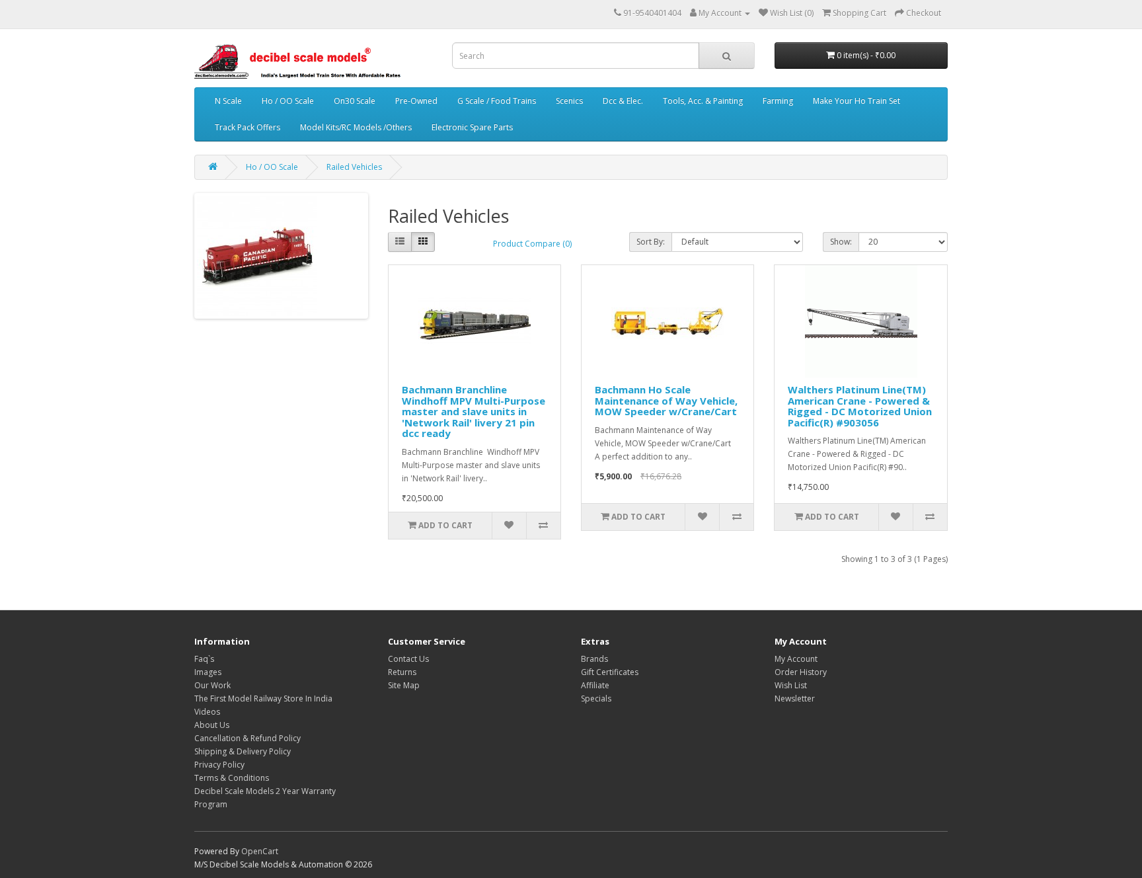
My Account (796, 658)
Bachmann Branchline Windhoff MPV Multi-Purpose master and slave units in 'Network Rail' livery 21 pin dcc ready (473, 411)
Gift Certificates (609, 672)
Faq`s (204, 658)
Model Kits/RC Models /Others (356, 127)
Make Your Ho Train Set (856, 100)
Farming (778, 100)
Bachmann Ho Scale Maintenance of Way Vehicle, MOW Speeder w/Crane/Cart (666, 400)
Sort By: (650, 241)
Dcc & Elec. (623, 100)
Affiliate (595, 685)
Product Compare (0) (532, 243)
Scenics (569, 100)
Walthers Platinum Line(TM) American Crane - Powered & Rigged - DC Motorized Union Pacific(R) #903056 (860, 406)
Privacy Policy (219, 764)
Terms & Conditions (231, 777)
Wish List (791, 685)
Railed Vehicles (354, 167)
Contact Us (408, 658)
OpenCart (259, 851)
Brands (594, 658)
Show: (841, 241)
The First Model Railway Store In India (263, 698)
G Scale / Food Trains (496, 100)
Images (207, 672)
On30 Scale (354, 100)
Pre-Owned (416, 100)
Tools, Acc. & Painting (703, 100)
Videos (207, 711)
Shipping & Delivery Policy (242, 751)
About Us (211, 725)
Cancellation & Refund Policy (247, 738)
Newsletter (795, 698)
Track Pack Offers (247, 127)
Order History (801, 672)
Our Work (212, 685)
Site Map (404, 685)
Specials (596, 698)
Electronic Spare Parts (472, 127)
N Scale (228, 100)
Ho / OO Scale (288, 100)
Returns (402, 672)
